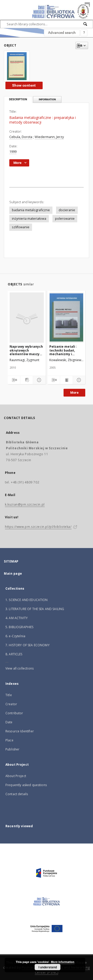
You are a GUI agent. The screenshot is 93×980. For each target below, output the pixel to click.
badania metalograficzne (31, 210)
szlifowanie (20, 227)
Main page (13, 573)
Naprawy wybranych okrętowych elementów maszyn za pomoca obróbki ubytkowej (26, 350)
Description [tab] (18, 99)
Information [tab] (47, 99)
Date (9, 722)
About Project (15, 776)
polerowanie (65, 218)
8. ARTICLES (13, 654)
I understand (47, 967)
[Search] (85, 24)
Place (9, 740)
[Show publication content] (66, 380)
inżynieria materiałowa (29, 218)
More (74, 392)
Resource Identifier (19, 731)
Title (8, 695)
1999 (13, 151)
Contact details (16, 794)
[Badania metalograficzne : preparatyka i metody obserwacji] (16, 66)
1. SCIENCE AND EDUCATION (26, 600)
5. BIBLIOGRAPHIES (19, 627)
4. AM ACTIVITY (16, 618)
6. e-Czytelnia (15, 636)
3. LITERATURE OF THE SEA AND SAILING (34, 609)
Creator (11, 704)
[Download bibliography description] (14, 380)
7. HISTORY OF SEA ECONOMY (27, 645)
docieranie (67, 210)
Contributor (14, 713)
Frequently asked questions (26, 785)
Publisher (12, 749)
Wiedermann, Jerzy (49, 137)
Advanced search (62, 33)
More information (62, 962)
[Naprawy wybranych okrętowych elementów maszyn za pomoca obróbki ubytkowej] (27, 317)
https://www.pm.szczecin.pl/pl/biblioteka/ (38, 527)
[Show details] (38, 380)
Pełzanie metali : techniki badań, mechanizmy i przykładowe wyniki (65, 350)
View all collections (19, 668)
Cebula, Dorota (20, 137)
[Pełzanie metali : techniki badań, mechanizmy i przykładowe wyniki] (66, 317)
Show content (24, 85)
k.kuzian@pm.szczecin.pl (25, 504)
